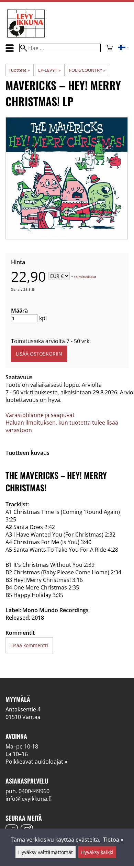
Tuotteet (19, 70)
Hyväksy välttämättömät (45, 852)
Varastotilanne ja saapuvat (40, 415)
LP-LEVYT (49, 70)
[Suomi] (123, 48)
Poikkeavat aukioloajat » (36, 761)
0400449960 (34, 791)
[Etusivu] (26, 37)
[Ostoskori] (109, 48)
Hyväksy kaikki (97, 852)
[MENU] (9, 48)
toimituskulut (85, 276)
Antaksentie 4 (23, 709)
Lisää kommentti (29, 645)
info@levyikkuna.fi (28, 798)
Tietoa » (113, 839)
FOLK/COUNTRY (87, 70)
